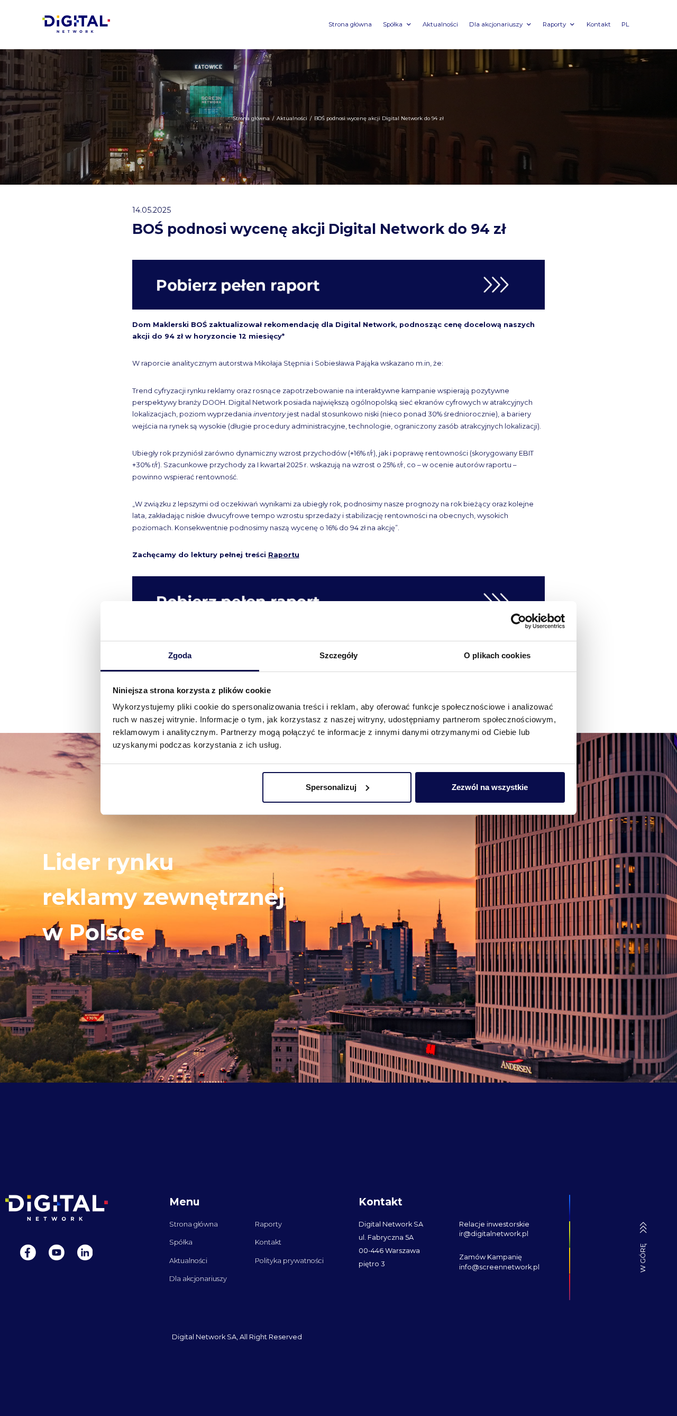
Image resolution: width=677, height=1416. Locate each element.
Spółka (392, 24)
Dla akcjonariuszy (496, 24)
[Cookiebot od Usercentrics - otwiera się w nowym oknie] (518, 621)
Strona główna (350, 24)
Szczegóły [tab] (338, 655)
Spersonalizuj (331, 787)
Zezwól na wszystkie (490, 787)
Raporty (554, 24)
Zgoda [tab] (180, 655)
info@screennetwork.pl (499, 1267)
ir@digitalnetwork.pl (493, 1234)
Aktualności (440, 24)
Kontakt (599, 24)
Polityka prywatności (289, 1261)
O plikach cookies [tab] (497, 655)
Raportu (283, 555)
